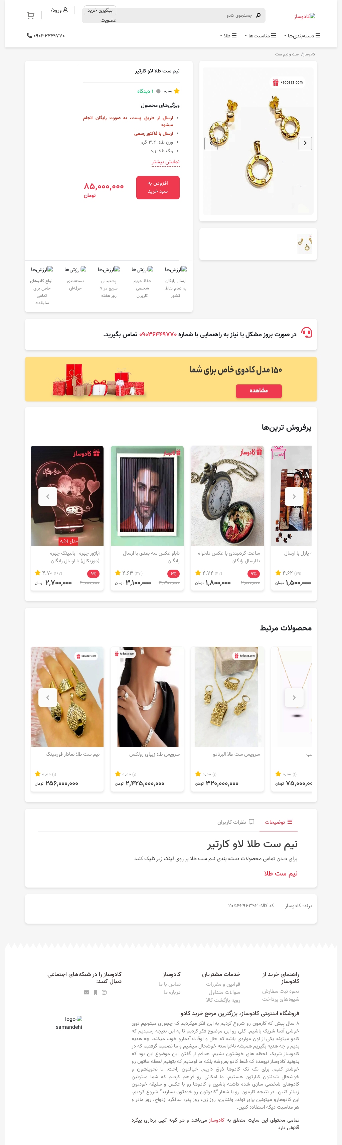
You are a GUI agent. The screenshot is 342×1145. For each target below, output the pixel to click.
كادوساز (216, 1120)
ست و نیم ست (287, 54)
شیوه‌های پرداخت (280, 999)
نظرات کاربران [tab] (231, 822)
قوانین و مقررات (223, 984)
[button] (34, 15)
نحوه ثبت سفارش (280, 991)
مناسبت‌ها (259, 36)
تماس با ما (170, 984)
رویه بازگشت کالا (223, 1000)
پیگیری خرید (100, 10)
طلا (227, 36)
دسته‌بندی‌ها (301, 36)
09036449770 (48, 36)
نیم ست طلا (281, 874)
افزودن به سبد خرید (158, 187)
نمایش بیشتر (166, 162)
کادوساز (309, 54)
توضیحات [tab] (275, 822)
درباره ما (172, 992)
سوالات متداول (224, 992)
